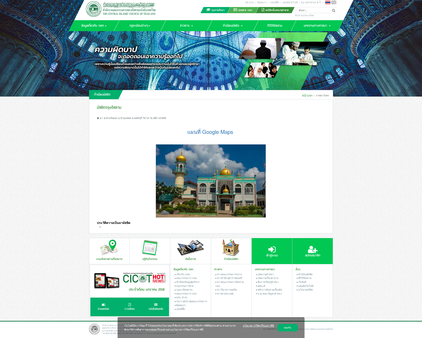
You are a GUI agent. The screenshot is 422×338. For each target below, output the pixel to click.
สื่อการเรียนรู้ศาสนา (268, 282)
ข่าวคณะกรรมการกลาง (229, 274)
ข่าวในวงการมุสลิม (226, 289)
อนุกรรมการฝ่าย (184, 286)
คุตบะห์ (261, 286)
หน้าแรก (249, 2)
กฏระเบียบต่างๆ (184, 289)
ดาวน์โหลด (130, 309)
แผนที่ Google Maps (210, 131)
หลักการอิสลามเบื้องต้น (269, 289)
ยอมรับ (287, 327)
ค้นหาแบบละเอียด (304, 15)
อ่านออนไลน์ (103, 309)
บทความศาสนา (265, 274)
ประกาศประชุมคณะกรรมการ (191, 301)
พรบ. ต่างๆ (181, 297)
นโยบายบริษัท (305, 289)
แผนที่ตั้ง (274, 2)
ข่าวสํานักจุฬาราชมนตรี (229, 278)
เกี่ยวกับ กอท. (183, 274)
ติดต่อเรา (262, 2)
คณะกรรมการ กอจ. (186, 293)
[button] (94, 25)
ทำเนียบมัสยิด (305, 274)
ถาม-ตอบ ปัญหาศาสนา (269, 293)
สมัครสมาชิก (312, 255)
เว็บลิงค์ (302, 282)
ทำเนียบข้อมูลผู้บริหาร (187, 282)
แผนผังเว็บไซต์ (290, 2)
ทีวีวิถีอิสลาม (304, 278)
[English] (333, 2)
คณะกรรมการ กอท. (186, 278)
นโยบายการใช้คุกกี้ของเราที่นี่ (258, 325)
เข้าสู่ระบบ (272, 255)
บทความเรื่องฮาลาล (267, 278)
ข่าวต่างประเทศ (224, 293)
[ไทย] (327, 2)
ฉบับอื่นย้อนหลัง (156, 309)
